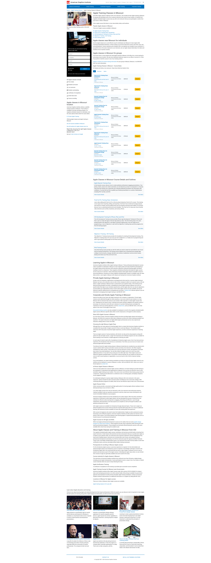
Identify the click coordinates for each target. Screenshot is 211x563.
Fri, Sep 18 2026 (97, 100)
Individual (71, 68)
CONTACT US (105, 557)
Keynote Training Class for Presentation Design (100, 97)
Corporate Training (136, 6)
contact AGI (105, 364)
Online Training (90, 6)
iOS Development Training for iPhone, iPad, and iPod (107, 34)
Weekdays (99, 71)
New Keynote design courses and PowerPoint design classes (129, 511)
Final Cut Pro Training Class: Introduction (104, 32)
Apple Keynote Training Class (102, 31)
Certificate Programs (105, 6)
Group (70, 70)
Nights (105, 71)
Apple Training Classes (76, 10)
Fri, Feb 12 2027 (97, 173)
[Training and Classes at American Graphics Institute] (68, 2)
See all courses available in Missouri (75, 123)
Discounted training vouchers (100, 310)
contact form (121, 305)
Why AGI (107, 2)
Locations (119, 2)
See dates (140, 194)
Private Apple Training (73, 116)
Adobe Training (121, 6)
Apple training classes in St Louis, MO (102, 484)
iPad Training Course (100, 37)
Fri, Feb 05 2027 (97, 164)
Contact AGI (127, 290)
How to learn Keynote (99, 510)
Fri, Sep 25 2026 (97, 109)
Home (68, 10)
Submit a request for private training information (105, 61)
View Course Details (99, 194)
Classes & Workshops (74, 6)
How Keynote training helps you (76, 510)
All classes (124, 2)
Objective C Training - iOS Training (103, 35)
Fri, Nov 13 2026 (97, 145)
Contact (114, 2)
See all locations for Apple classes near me (77, 126)
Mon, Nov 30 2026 (98, 154)
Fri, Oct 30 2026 (97, 117)
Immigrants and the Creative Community (78, 539)
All (94, 71)
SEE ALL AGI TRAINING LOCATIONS (131, 557)
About (111, 2)
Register (138, 79)
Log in (131, 2)
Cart (127, 2)
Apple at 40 (96, 539)
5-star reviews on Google (77, 134)
